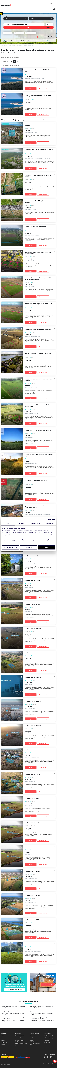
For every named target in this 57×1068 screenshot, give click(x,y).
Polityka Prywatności (35, 1038)
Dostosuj (28, 547)
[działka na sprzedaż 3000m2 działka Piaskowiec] (12, 662)
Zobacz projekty (48, 984)
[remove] (23, 24)
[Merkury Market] (7, 1057)
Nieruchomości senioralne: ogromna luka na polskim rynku (13, 1010)
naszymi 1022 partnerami (11, 530)
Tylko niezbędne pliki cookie (10, 547)
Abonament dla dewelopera (19, 1046)
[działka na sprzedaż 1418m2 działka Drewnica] (12, 589)
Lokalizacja (13, 21)
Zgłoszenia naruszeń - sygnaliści (35, 1044)
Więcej (30, 88)
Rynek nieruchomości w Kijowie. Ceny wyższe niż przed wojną (14, 1017)
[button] (1, 13)
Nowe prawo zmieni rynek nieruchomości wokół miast (42, 1010)
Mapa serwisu (4, 1042)
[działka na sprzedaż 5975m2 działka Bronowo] (12, 807)
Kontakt (3, 1044)
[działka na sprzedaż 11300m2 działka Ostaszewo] (12, 638)
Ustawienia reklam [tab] (35, 523)
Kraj (4, 21)
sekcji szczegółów (6, 540)
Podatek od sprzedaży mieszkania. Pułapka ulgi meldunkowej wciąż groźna (14, 1021)
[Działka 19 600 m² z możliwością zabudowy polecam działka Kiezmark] (12, 439)
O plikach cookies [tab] (49, 523)
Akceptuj (46, 547)
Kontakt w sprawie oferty (19, 1040)
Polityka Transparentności (34, 1040)
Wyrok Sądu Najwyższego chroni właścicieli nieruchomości (13, 1014)
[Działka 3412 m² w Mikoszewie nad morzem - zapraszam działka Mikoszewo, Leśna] (12, 133)
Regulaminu (49, 1063)
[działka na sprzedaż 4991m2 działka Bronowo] (12, 856)
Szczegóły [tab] (21, 523)
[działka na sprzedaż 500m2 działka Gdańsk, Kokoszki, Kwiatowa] (12, 953)
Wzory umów (47, 1042)
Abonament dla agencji (21, 1043)
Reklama (3, 1040)
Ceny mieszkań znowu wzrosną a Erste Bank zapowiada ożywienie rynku (41, 1007)
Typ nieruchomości (33, 15)
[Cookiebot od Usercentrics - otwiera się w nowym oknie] (49, 519)
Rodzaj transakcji (7, 15)
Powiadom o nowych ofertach (46, 36)
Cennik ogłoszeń (19, 1038)
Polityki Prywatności (53, 1064)
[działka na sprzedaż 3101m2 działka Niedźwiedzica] (12, 783)
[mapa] (17, 61)
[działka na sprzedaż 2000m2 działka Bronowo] (12, 735)
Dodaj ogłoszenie (19, 1035)
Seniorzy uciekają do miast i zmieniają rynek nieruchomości (13, 1007)
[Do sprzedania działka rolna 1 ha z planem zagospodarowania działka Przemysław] (12, 489)
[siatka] (11, 61)
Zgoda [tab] (7, 523)
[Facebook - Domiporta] (44, 1057)
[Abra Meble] (23, 1057)
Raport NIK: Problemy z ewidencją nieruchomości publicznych (38, 1017)
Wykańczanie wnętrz (49, 1038)
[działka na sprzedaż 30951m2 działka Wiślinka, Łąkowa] (12, 710)
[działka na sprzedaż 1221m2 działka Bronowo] (12, 613)
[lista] (14, 61)
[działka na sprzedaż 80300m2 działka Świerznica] (12, 686)
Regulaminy (32, 1035)
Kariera (3, 1038)
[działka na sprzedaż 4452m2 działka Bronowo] (12, 832)
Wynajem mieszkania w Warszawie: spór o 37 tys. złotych (41, 1014)
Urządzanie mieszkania (49, 1035)
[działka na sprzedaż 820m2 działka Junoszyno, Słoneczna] (12, 759)
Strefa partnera (47, 1040)
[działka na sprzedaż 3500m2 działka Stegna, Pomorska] (12, 880)
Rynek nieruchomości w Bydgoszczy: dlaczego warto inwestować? (42, 1021)
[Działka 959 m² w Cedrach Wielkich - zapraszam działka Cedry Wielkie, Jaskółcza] (12, 338)
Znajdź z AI (48, 41)
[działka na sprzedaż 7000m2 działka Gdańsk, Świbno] (12, 929)
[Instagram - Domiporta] (48, 1057)
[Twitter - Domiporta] (51, 1057)
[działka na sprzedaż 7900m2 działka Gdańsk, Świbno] (12, 904)
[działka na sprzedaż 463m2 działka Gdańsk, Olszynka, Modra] (12, 565)
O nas (2, 1035)
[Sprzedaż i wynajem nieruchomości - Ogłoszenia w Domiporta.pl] (6, 5)
